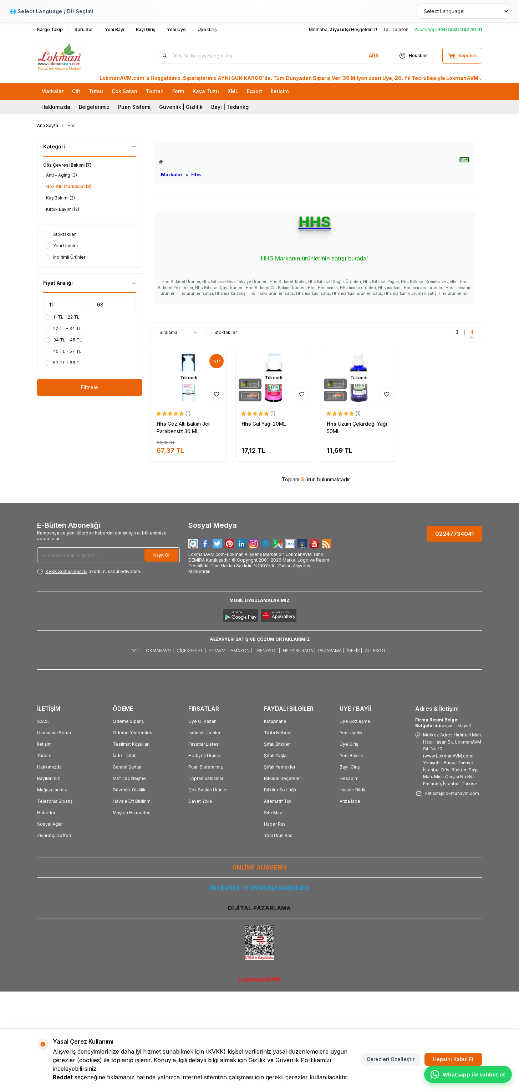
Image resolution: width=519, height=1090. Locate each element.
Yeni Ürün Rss (278, 835)
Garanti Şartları (128, 767)
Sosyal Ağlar (50, 824)
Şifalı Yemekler (279, 767)
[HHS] (464, 160)
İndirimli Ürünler (204, 732)
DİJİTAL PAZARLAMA (259, 908)
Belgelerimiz (94, 107)
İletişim (44, 744)
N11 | (136, 650)
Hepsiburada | (299, 650)
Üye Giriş (349, 744)
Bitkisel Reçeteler (282, 778)
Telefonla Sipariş (54, 801)
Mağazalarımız (52, 789)
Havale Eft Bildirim (132, 801)
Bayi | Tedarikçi (230, 107)
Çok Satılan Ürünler (208, 789)
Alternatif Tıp (277, 801)
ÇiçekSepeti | (191, 650)
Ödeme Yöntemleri (132, 732)
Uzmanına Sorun (54, 732)
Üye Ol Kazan (202, 721)
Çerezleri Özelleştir (390, 1059)
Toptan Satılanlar (205, 778)
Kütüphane (275, 721)
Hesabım (349, 778)
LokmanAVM (259, 979)
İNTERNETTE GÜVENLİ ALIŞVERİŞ (259, 887)
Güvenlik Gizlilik (129, 789)
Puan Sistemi (134, 107)
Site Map (273, 812)
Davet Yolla (200, 801)
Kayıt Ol (161, 555)
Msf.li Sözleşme (129, 778)
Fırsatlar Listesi (204, 744)
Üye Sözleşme (355, 721)
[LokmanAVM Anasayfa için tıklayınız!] (180, 162)
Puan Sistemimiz (205, 767)
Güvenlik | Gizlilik (181, 107)
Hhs (195, 174)
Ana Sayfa (47, 125)
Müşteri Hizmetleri (132, 812)
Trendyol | (267, 650)
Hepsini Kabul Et (453, 1059)
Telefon (400, 29)
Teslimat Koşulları (131, 744)
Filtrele (89, 387)
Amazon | (241, 650)
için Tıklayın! (443, 722)
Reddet (63, 1077)
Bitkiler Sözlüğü (280, 789)
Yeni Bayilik (351, 755)
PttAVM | (218, 650)
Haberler (46, 812)
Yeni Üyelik (351, 732)
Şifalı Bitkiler (277, 744)
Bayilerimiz (48, 778)
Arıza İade (350, 801)
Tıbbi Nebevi (277, 732)
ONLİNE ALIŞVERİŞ (259, 867)
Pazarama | (331, 650)
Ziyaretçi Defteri (54, 835)
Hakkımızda (55, 107)
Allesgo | (376, 650)
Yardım (44, 755)
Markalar (173, 174)
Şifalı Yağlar (276, 755)
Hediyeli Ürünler (205, 755)
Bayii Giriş (350, 767)
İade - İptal (124, 755)
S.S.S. (43, 721)
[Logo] (80, 55)
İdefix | (354, 650)
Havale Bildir (353, 789)
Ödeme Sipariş (128, 721)
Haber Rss (275, 824)
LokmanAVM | (158, 650)
